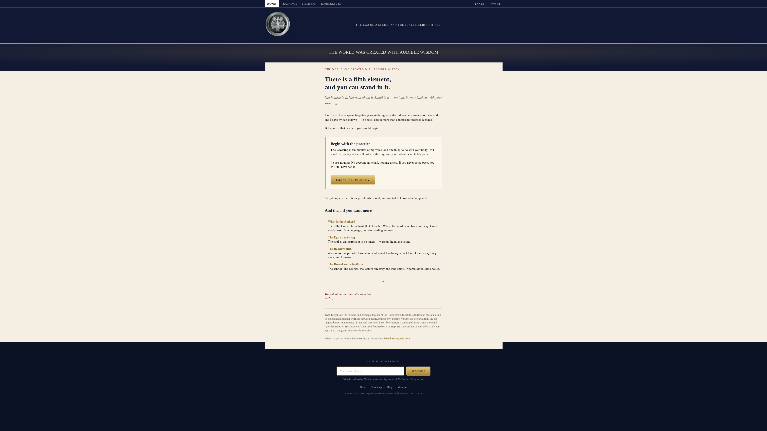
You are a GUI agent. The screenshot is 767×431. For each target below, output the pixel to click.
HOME (271, 3)
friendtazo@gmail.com (397, 338)
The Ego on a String (341, 237)
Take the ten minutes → (353, 180)
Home (363, 387)
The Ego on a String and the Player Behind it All (398, 24)
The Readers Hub (340, 248)
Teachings (377, 387)
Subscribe (418, 371)
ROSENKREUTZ (331, 3)
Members (402, 387)
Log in (479, 4)
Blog (389, 387)
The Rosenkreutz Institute (345, 264)
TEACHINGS (289, 3)
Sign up (495, 4)
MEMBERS (309, 3)
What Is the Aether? (341, 221)
